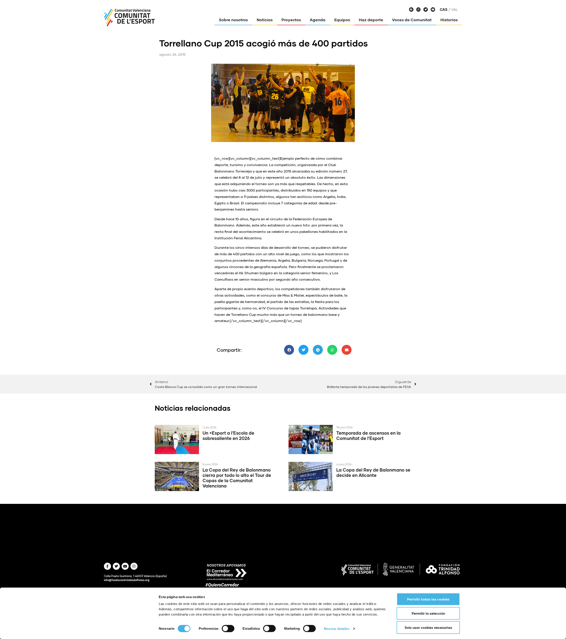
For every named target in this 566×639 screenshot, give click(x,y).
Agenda (317, 19)
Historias (449, 19)
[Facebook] (411, 9)
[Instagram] (418, 9)
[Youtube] (433, 9)
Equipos (342, 19)
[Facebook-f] (107, 566)
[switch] (228, 628)
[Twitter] (425, 9)
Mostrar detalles (336, 628)
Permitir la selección (428, 613)
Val (454, 9)
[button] (289, 350)
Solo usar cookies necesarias (428, 627)
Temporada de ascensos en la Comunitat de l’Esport (368, 435)
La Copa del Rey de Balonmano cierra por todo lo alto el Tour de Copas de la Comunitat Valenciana (237, 477)
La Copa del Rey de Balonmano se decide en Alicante (373, 472)
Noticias (265, 19)
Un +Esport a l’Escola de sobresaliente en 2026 (228, 435)
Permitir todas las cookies (428, 599)
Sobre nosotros (233, 19)
